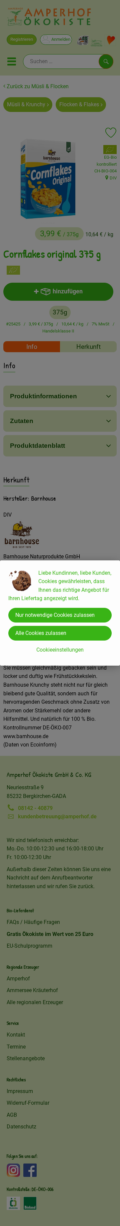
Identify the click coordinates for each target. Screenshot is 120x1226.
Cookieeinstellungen (60, 650)
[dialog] (60, 613)
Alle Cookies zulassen (40, 633)
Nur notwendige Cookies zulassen (55, 615)
